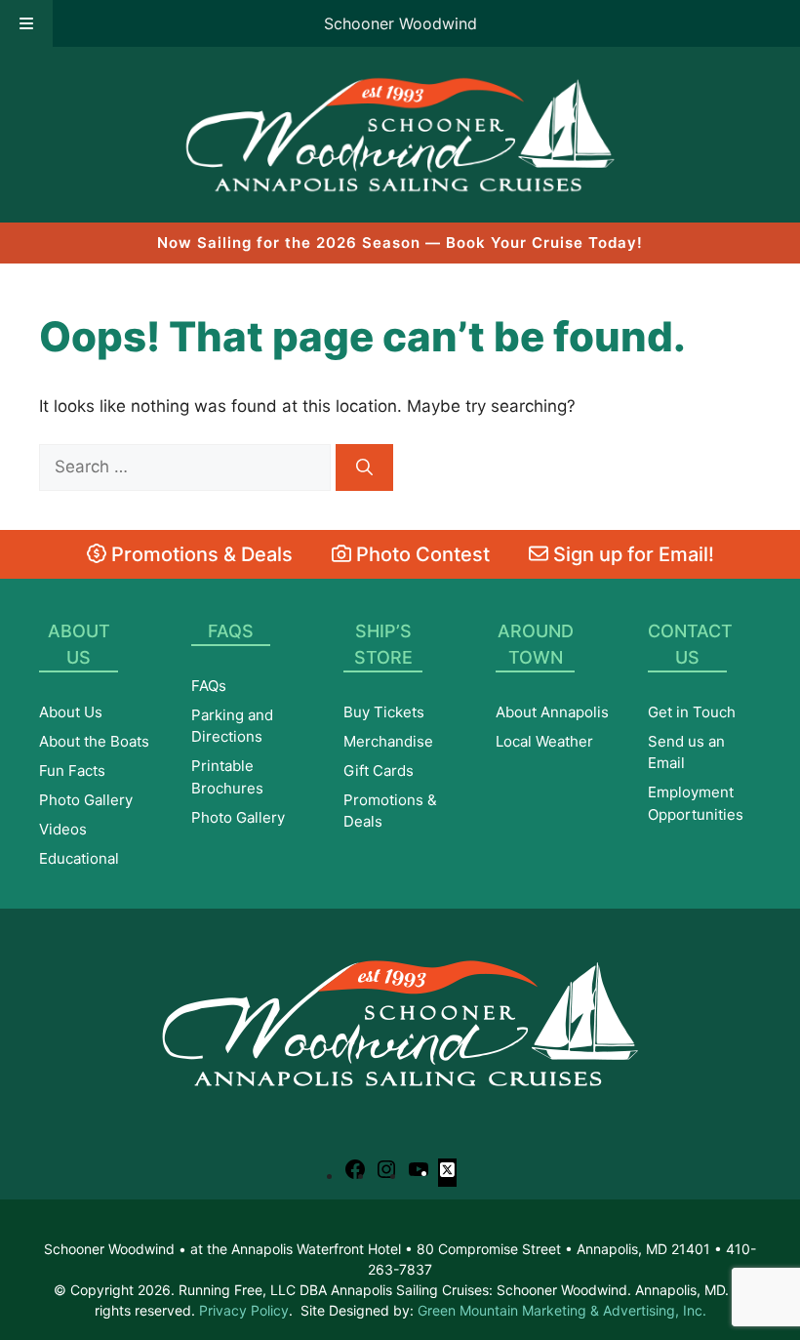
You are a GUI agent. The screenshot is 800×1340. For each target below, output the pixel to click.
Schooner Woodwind (400, 23)
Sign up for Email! (631, 554)
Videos (63, 829)
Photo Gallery (86, 800)
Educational (79, 858)
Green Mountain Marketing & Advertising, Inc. (562, 1310)
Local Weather (544, 741)
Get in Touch (692, 712)
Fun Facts (72, 770)
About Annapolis (552, 712)
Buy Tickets (383, 712)
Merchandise (388, 741)
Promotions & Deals (199, 554)
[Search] (364, 467)
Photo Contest (420, 554)
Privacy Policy (244, 1310)
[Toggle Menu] (26, 23)
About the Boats (94, 741)
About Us (70, 712)
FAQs (208, 685)
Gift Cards (378, 770)
